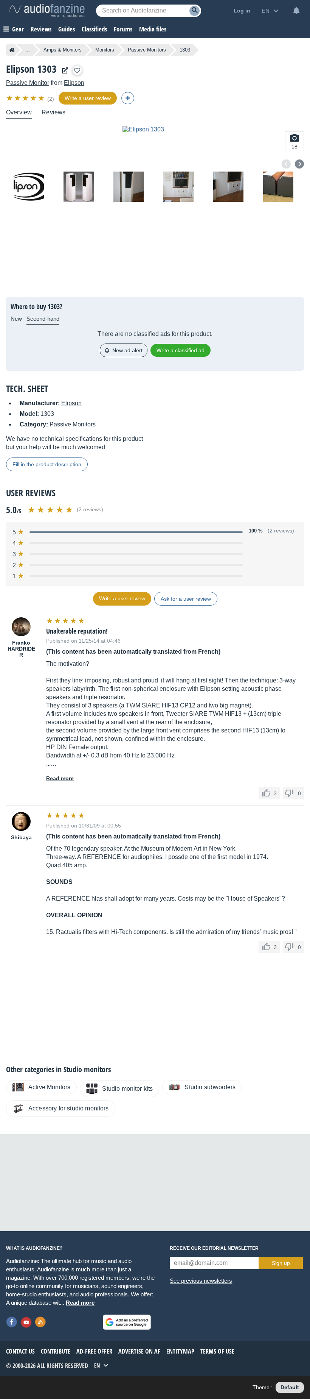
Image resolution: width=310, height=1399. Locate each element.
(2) (50, 99)
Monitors (104, 50)
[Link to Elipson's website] (63, 70)
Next (299, 164)
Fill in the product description (46, 464)
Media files (152, 29)
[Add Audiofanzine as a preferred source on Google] (127, 1322)
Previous (286, 164)
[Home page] (12, 50)
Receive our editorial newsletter (214, 1248)
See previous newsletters (201, 1280)
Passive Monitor (27, 83)
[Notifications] (296, 10)
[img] (26, 98)
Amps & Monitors (62, 50)
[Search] (194, 11)
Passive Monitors (147, 50)
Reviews (41, 29)
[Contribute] (127, 98)
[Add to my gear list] (77, 70)
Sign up (281, 1263)
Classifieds (94, 29)
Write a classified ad (181, 350)
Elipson (74, 83)
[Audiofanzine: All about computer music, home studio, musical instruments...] (47, 10)
